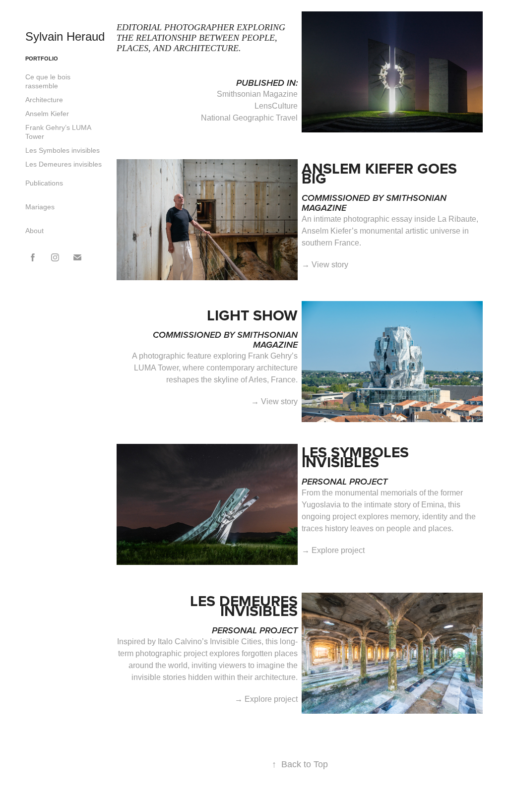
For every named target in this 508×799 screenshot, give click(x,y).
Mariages (40, 207)
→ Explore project (333, 550)
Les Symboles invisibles (62, 150)
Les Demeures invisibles (63, 164)
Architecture (44, 100)
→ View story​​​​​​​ (274, 401)
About (34, 231)
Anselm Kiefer (47, 114)
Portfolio (41, 58)
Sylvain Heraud (65, 36)
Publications (44, 183)
